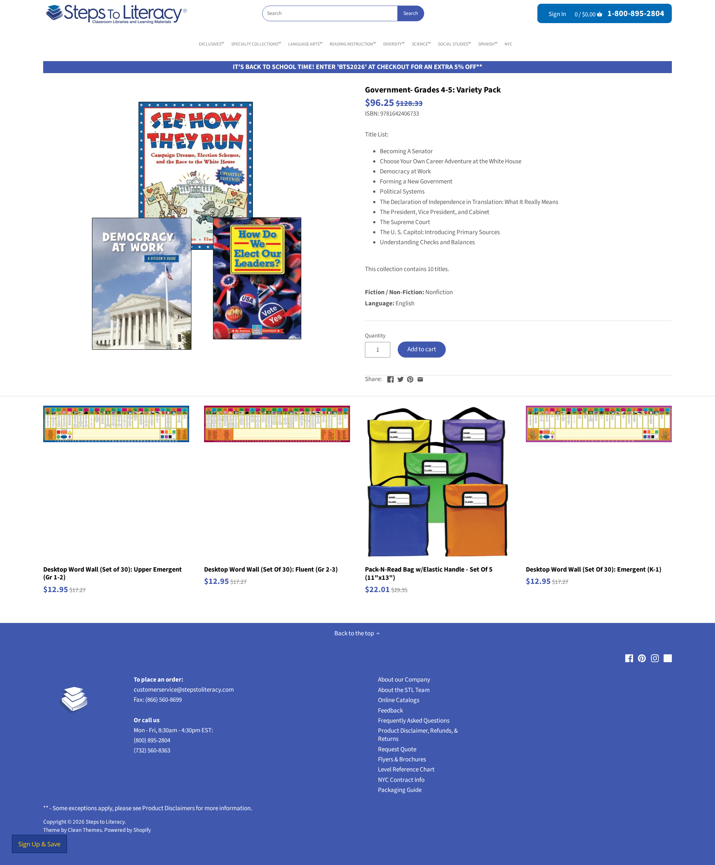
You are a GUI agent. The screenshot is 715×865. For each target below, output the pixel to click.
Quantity (375, 335)
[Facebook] (629, 658)
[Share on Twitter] (400, 378)
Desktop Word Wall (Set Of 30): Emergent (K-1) (593, 569)
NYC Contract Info (401, 780)
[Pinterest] (642, 658)
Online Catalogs (398, 700)
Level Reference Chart (406, 769)
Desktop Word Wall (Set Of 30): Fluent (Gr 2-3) (271, 569)
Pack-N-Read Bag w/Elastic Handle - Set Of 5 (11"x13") (429, 573)
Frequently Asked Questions (413, 720)
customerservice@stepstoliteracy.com (184, 689)
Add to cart (421, 349)
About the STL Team (404, 690)
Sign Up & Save (39, 844)
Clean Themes (85, 830)
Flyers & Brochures (402, 759)
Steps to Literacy (105, 822)
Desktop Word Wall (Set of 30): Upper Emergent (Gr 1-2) (112, 573)
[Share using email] (420, 378)
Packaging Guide (400, 790)
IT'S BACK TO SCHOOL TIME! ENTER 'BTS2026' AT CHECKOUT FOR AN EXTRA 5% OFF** (357, 67)
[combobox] (343, 13)
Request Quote (397, 749)
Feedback (390, 710)
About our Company (404, 679)
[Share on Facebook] (390, 378)
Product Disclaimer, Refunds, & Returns (418, 734)
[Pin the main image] (410, 378)
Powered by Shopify (127, 830)
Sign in (557, 14)
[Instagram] (655, 658)
